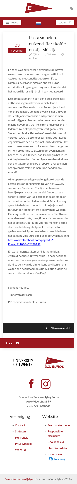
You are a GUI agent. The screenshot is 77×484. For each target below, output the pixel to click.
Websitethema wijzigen (19, 479)
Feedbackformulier (59, 425)
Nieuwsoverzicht (61, 328)
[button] (12, 22)
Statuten (20, 431)
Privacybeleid (23, 443)
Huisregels (21, 437)
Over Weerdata (57, 448)
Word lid (20, 449)
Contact (20, 425)
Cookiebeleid (56, 441)
